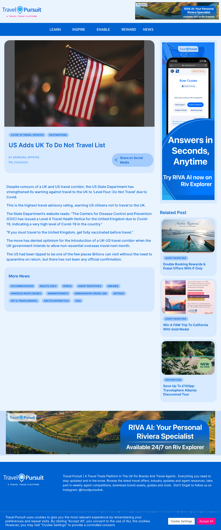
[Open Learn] (63, 29)
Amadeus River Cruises (26, 293)
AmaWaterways (58, 293)
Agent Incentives (89, 286)
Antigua (118, 293)
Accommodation (22, 286)
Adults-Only (48, 286)
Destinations (58, 134)
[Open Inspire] (88, 29)
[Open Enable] (113, 29)
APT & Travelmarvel (24, 300)
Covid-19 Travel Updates (27, 134)
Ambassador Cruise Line (91, 293)
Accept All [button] (206, 521)
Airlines (113, 286)
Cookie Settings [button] (181, 521)
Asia (78, 300)
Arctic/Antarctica (56, 300)
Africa (67, 286)
